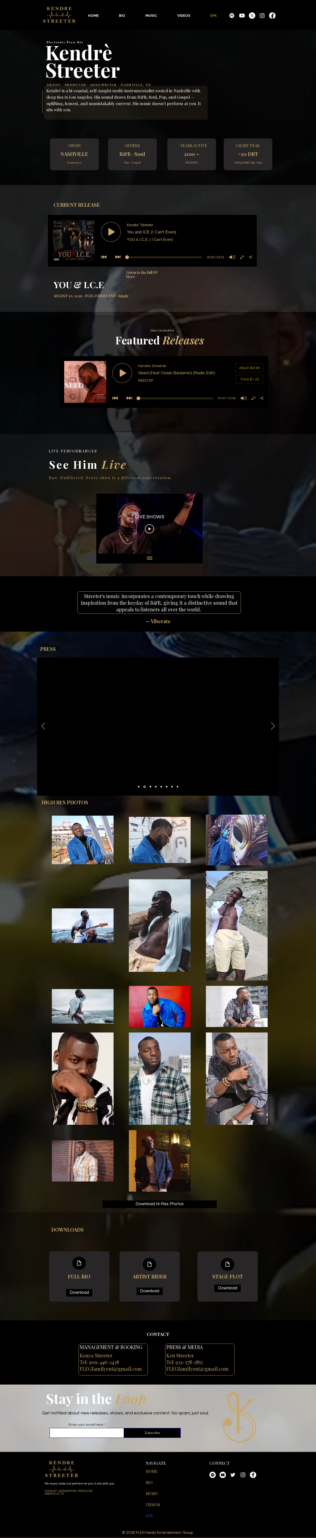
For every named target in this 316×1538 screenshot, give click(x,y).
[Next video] (192, 523)
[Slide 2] (144, 787)
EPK (149, 1515)
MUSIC (152, 1493)
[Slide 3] (149, 787)
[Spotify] (232, 15)
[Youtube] (242, 15)
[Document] (79, 1263)
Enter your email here (86, 1424)
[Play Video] (149, 529)
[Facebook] (272, 15)
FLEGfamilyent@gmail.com (111, 1368)
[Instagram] (262, 15)
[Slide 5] (161, 787)
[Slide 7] (172, 787)
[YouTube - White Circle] (222, 1475)
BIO (149, 1482)
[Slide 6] (166, 787)
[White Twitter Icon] (233, 1475)
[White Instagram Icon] (243, 1475)
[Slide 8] (177, 787)
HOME (152, 1471)
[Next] (273, 726)
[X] (252, 15)
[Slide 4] (155, 787)
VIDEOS (153, 1504)
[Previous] (43, 726)
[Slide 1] (138, 787)
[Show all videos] (149, 558)
